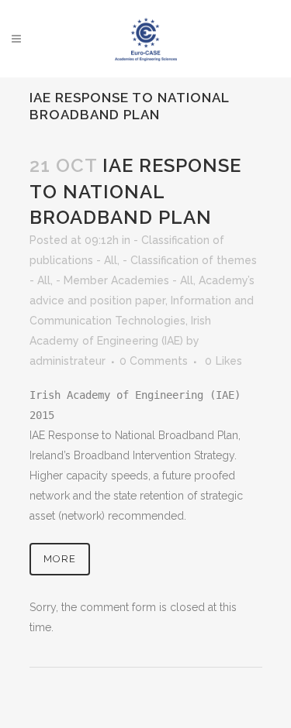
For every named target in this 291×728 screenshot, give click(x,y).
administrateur (67, 361)
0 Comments (154, 361)
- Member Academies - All (124, 280)
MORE (59, 559)
